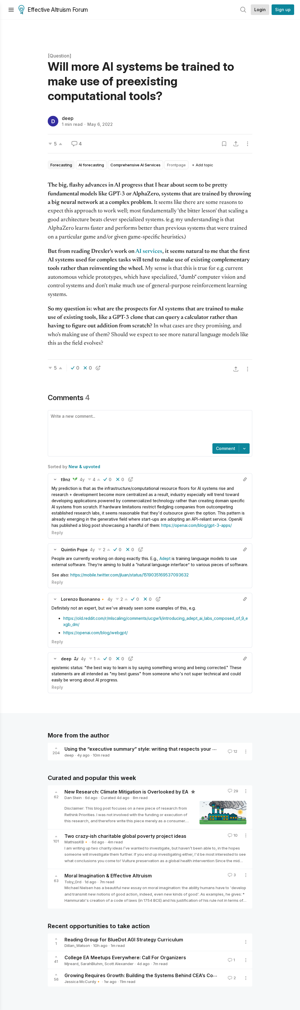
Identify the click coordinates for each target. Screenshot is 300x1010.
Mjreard (71, 963)
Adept (165, 558)
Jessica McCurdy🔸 (82, 981)
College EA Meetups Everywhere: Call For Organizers (125, 957)
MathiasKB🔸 (76, 842)
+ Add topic (202, 165)
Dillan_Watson (77, 945)
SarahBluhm (92, 963)
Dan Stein (73, 797)
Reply (57, 532)
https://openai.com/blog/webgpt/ (95, 632)
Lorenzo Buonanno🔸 (83, 599)
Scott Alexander (119, 963)
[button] (55, 479)
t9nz (65, 479)
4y (82, 479)
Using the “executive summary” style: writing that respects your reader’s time (153, 749)
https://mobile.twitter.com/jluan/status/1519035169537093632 (129, 574)
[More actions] (247, 143)
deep (68, 118)
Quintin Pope (74, 549)
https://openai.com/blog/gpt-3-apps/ (197, 525)
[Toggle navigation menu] (11, 9)
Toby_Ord (72, 881)
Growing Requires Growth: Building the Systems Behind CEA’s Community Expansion (160, 975)
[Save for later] (224, 143)
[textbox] (149, 427)
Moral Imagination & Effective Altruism (108, 876)
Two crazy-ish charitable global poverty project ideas (125, 836)
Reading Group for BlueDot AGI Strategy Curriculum (123, 939)
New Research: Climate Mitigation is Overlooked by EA (127, 791)
